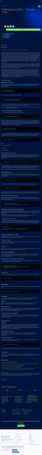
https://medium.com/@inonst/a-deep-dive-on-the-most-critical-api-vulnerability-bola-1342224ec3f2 (18, 368)
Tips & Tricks (4, 379)
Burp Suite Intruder (35, 120)
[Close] (24, 444)
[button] (40, 1)
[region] (13, 449)
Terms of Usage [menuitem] (31, 443)
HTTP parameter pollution (26, 198)
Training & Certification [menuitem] (20, 439)
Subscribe (23, 29)
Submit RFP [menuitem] (30, 436)
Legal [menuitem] (17, 443)
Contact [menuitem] (30, 435)
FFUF (2, 121)
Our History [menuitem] (18, 435)
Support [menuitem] (30, 439)
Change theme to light (39, 6)
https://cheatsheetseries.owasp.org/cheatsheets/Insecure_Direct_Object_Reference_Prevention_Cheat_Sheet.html (20, 363)
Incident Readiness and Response (26, 410)
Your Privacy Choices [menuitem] (32, 444)
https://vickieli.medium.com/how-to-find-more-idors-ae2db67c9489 (13, 365)
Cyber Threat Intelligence (16, 413)
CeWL (10, 122)
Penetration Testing (15, 410)
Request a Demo (21, 425)
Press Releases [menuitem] (19, 436)
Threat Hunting (25, 413)
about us (31, 375)
